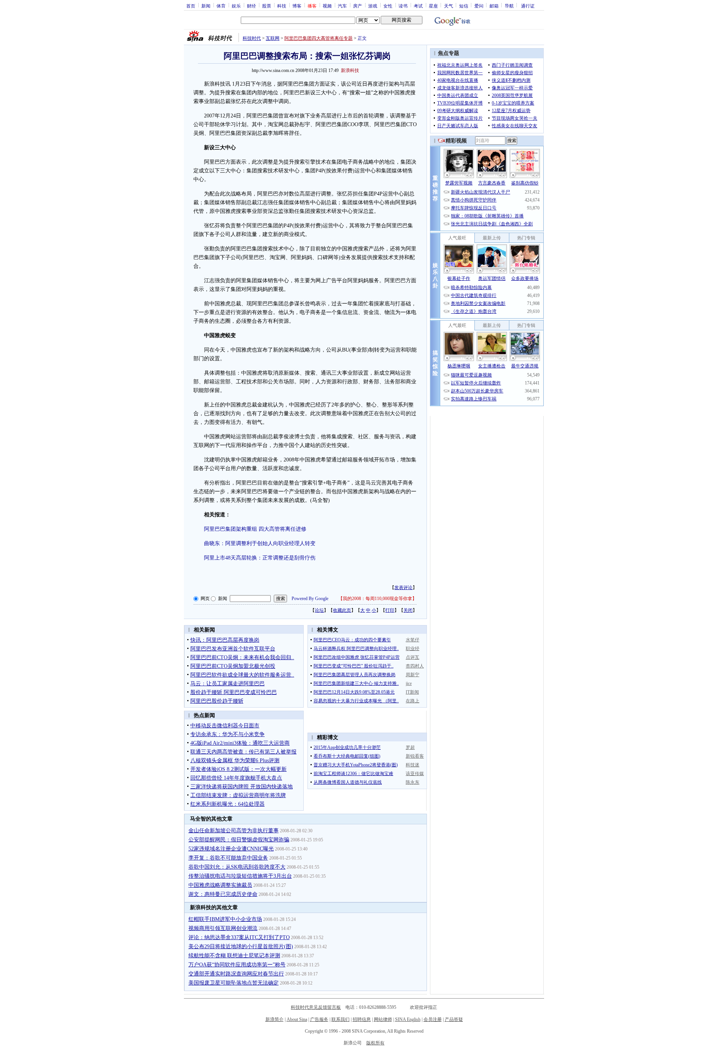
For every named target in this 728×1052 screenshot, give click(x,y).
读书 (403, 5)
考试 (418, 5)
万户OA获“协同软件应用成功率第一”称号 (237, 965)
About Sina (297, 1019)
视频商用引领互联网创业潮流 (222, 928)
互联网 (272, 38)
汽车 (342, 5)
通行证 (528, 5)
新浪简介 (274, 1019)
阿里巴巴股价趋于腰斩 (216, 701)
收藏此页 (342, 610)
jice (409, 683)
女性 (387, 5)
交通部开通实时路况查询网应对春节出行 (236, 974)
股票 (266, 5)
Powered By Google (310, 598)
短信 (463, 5)
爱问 (478, 5)
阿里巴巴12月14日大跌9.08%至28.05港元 (354, 692)
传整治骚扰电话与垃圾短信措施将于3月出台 (240, 876)
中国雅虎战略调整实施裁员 (220, 885)
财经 (251, 5)
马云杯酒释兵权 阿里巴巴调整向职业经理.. (356, 648)
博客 (296, 5)
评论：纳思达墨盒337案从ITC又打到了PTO (239, 937)
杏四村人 (415, 666)
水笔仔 (412, 639)
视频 (327, 5)
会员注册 (433, 1019)
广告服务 (319, 1019)
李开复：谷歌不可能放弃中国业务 (228, 858)
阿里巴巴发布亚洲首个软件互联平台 (232, 649)
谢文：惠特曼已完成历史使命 (222, 894)
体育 (221, 5)
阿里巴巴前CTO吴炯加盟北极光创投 (232, 666)
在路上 (412, 700)
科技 (281, 5)
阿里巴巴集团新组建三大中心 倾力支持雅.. (356, 683)
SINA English (407, 1019)
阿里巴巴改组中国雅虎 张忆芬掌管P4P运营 (357, 657)
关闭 (408, 610)
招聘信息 (362, 1019)
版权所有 (375, 1043)
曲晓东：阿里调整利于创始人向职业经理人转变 (259, 543)
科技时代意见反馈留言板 (316, 1007)
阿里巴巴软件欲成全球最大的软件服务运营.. (242, 675)
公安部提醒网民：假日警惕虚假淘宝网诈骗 (238, 840)
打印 (389, 610)
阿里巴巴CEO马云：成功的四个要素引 (352, 639)
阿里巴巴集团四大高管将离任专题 (318, 38)
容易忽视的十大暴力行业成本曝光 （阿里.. (356, 700)
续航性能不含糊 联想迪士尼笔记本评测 (234, 955)
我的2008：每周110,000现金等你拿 (377, 598)
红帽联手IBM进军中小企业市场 (225, 919)
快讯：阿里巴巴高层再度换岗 (224, 640)
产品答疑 (454, 1019)
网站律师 (383, 1019)
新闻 (205, 5)
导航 (509, 5)
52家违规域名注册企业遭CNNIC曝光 (231, 849)
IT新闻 (412, 692)
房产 (357, 5)
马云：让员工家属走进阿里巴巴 (227, 683)
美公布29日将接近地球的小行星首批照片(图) (240, 946)
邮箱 (494, 5)
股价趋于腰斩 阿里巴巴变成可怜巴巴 (233, 692)
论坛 (319, 610)
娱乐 (236, 5)
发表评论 (403, 587)
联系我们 (340, 1019)
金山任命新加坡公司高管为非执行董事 (233, 830)
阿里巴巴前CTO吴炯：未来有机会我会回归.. (242, 657)
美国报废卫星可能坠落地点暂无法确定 (233, 983)
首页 (190, 5)
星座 (433, 5)
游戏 (372, 5)
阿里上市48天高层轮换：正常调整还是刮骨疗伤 (259, 558)
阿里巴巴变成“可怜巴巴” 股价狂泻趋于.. (354, 666)
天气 (448, 5)
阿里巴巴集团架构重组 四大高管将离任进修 (255, 529)
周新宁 (412, 674)
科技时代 (252, 38)
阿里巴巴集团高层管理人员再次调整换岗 (354, 674)
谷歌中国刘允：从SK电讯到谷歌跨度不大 (237, 867)
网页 (205, 598)
